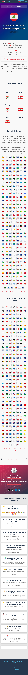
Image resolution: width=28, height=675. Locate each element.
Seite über (8, 486)
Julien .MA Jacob (14, 475)
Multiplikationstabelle (14, 626)
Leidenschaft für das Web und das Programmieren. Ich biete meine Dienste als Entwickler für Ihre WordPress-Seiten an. (14, 481)
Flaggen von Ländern (14, 291)
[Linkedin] (16, 490)
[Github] (12, 490)
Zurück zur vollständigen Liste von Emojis (15, 75)
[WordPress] (19, 490)
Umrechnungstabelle (14, 636)
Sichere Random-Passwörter (14, 569)
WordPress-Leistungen (17, 486)
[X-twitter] (9, 490)
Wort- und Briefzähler (14, 580)
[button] (26, 2)
